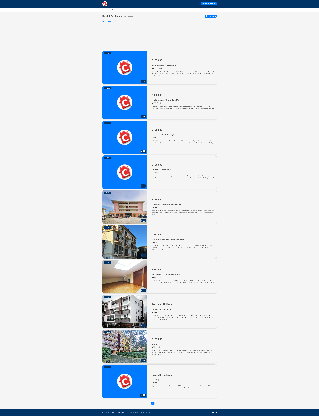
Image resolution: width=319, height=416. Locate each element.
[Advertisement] (159, 38)
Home (197, 4)
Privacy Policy (133, 412)
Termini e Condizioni (144, 412)
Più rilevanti (109, 21)
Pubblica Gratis (209, 4)
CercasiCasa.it (106, 10)
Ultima (168, 403)
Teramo (121, 10)
